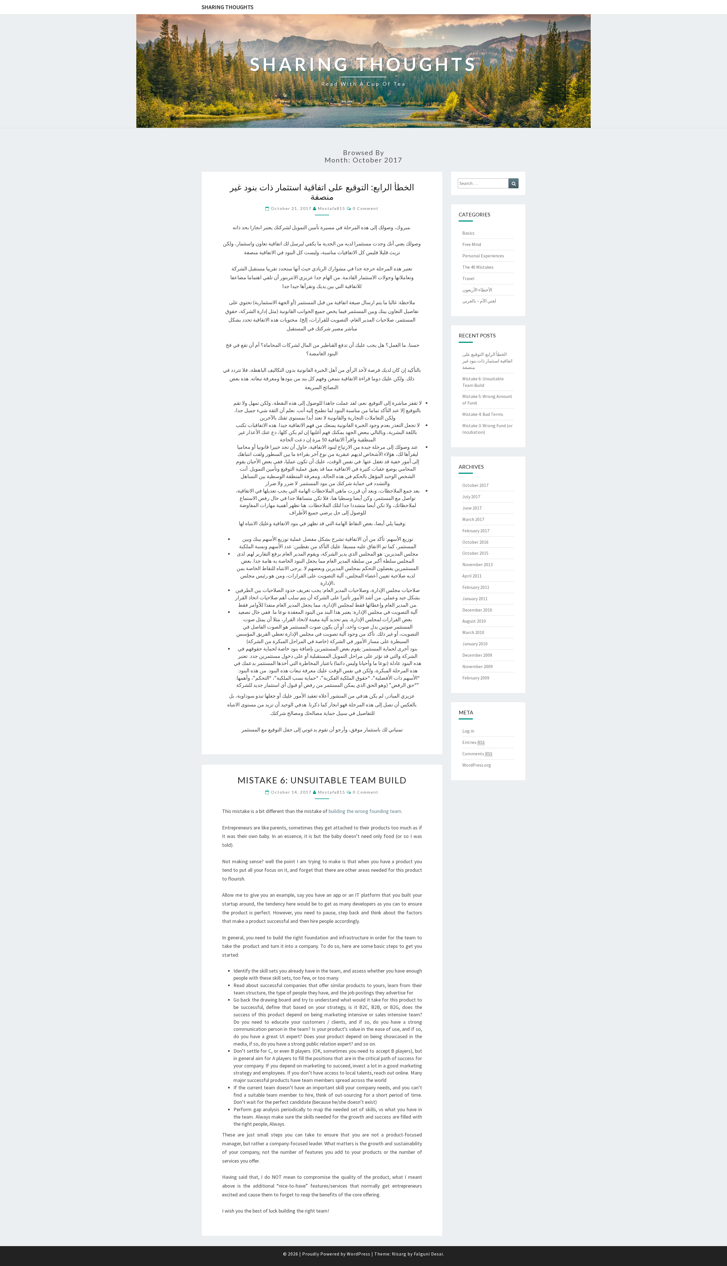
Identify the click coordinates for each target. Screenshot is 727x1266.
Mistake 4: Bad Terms (482, 414)
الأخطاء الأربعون (477, 290)
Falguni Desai (428, 1254)
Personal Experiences (483, 255)
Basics (468, 233)
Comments (477, 753)
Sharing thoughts (227, 7)
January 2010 (475, 643)
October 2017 (475, 485)
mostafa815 (331, 208)
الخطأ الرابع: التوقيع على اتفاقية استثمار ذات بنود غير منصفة (322, 191)
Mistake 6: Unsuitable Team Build (322, 780)
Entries (473, 742)
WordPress (358, 1254)
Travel (468, 278)
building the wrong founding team (365, 811)
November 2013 (477, 564)
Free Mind (471, 244)
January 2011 (475, 598)
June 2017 (472, 508)
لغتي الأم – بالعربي (479, 301)
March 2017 (473, 519)
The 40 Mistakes (478, 267)
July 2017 (471, 496)
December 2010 (477, 610)
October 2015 (475, 553)
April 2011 (472, 576)
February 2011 (475, 587)
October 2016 (475, 542)
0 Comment (366, 208)
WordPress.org (476, 765)
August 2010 (474, 621)
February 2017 (475, 530)
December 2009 (477, 655)
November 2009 (477, 666)
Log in (468, 731)
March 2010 (473, 632)
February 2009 (475, 678)
